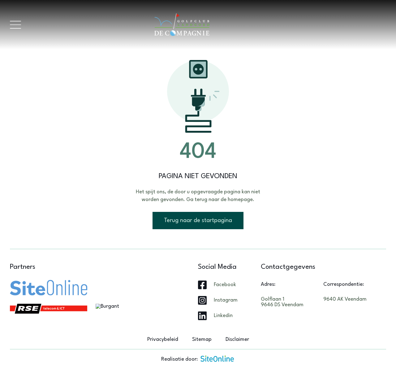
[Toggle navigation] (15, 24)
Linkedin (223, 315)
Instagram (226, 300)
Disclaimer (237, 339)
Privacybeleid (162, 339)
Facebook (225, 284)
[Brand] (203, 24)
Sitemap (202, 339)
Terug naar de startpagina (198, 220)
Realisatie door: (179, 359)
